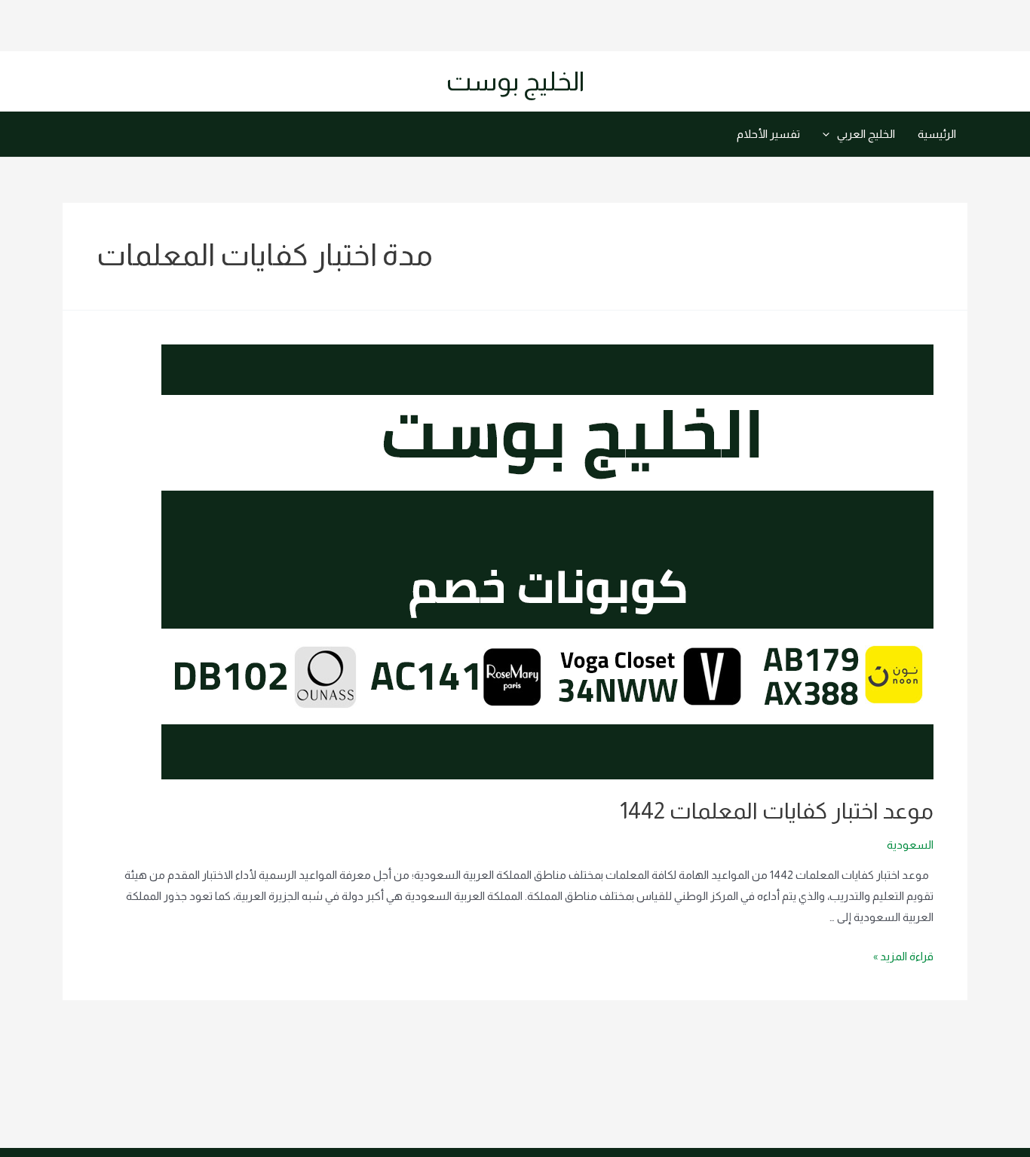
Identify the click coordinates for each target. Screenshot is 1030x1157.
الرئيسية (937, 133)
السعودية (910, 844)
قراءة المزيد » (903, 956)
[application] (830, 134)
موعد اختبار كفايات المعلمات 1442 (776, 810)
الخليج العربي (866, 133)
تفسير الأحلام (768, 133)
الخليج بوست (515, 81)
